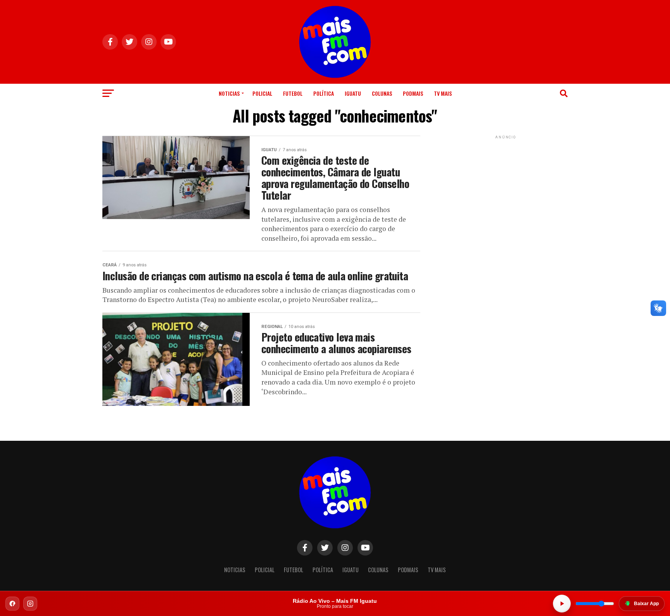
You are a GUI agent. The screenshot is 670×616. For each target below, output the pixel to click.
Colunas (382, 93)
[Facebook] (12, 604)
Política (323, 93)
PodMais (413, 93)
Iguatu (353, 93)
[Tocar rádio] (562, 604)
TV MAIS (443, 93)
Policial (262, 93)
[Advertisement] (505, 189)
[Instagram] (30, 604)
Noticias (229, 93)
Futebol (292, 93)
